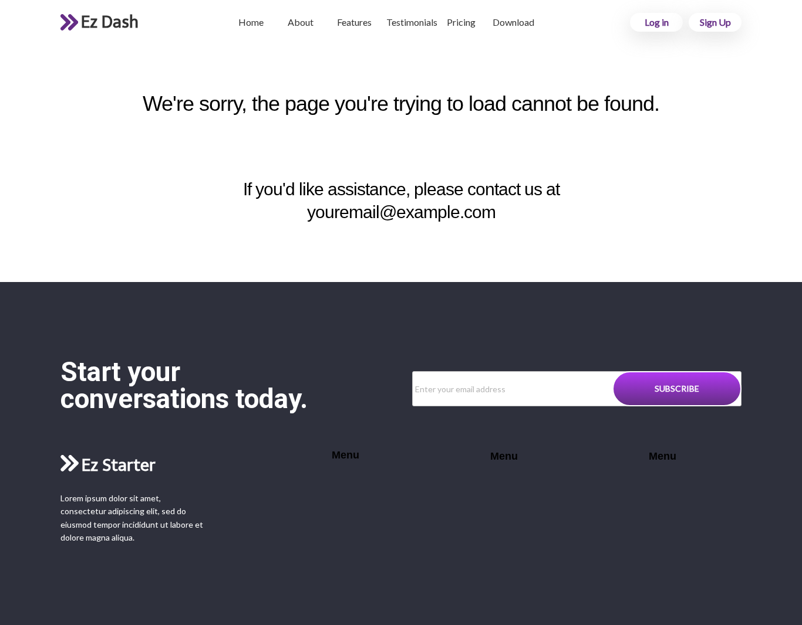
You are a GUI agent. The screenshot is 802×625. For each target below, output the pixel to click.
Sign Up (715, 22)
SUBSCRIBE (677, 388)
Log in (657, 22)
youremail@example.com (401, 212)
